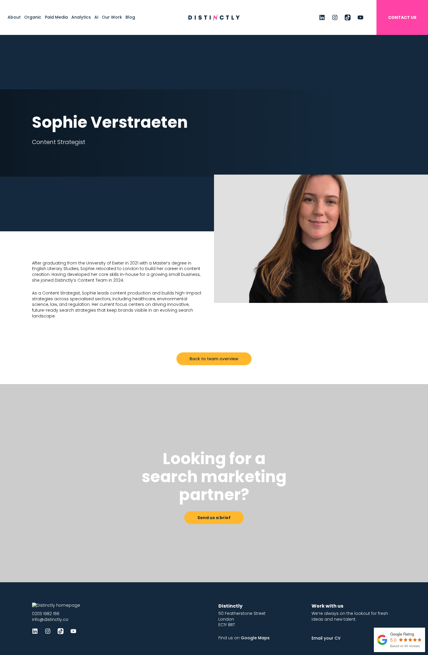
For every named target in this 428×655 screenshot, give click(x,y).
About (14, 17)
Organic (32, 17)
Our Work (112, 17)
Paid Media (56, 17)
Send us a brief (214, 518)
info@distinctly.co (50, 619)
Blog (130, 17)
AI (96, 17)
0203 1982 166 (45, 614)
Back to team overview (214, 359)
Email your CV (326, 638)
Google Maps (255, 638)
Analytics (81, 17)
